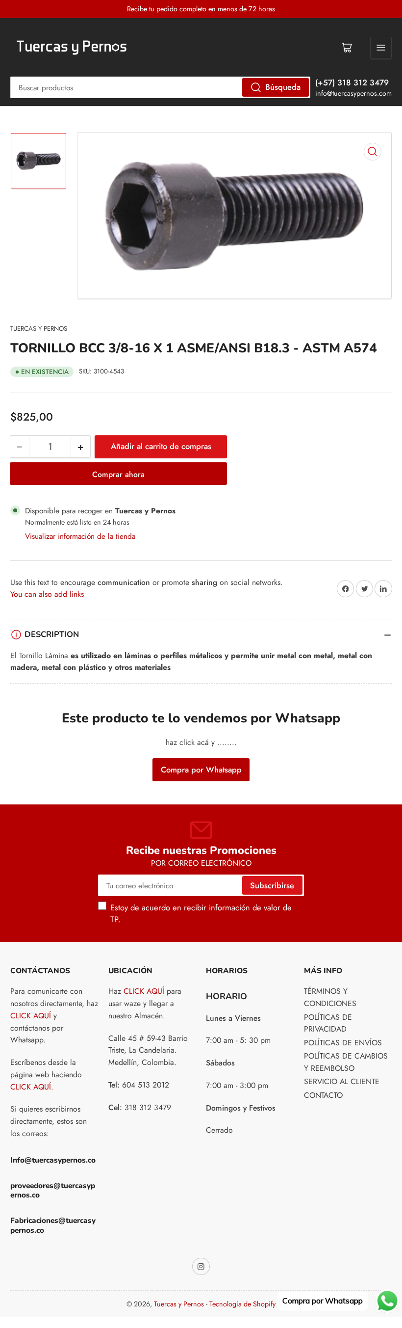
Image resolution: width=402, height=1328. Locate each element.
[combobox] (160, 87)
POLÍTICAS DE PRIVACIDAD (328, 1023)
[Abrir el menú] (381, 47)
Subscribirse (272, 885)
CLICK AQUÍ (30, 1015)
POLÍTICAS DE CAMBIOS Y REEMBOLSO (346, 1062)
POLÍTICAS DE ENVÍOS (343, 1042)
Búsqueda (283, 87)
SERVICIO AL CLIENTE (341, 1081)
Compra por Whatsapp (201, 769)
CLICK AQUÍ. (31, 1086)
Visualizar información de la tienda (80, 536)
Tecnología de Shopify (242, 1304)
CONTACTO (323, 1095)
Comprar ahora (118, 474)
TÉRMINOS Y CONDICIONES (330, 997)
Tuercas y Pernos (38, 328)
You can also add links (47, 594)
